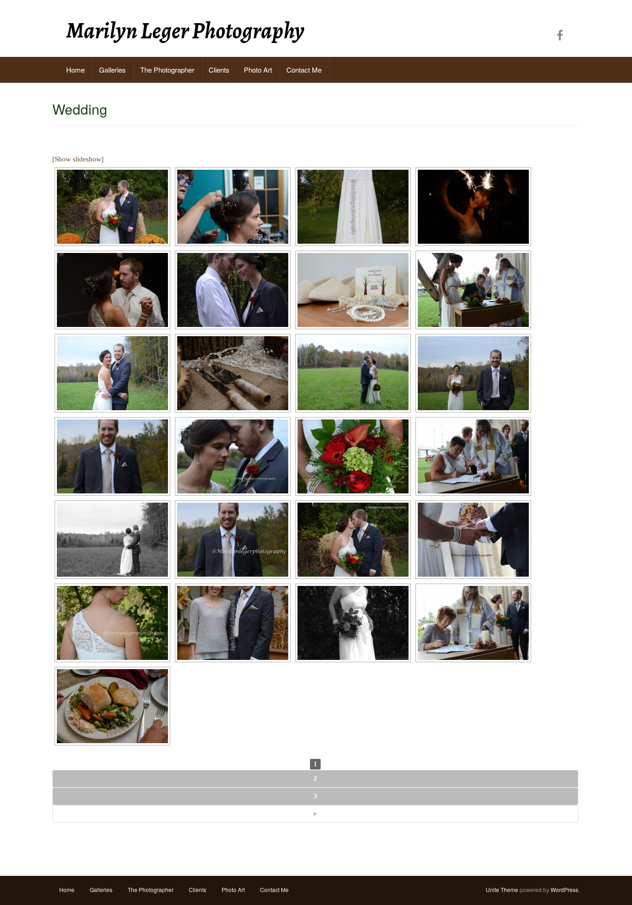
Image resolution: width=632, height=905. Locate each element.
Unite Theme (502, 889)
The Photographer (167, 69)
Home (75, 69)
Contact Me (304, 69)
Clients (219, 69)
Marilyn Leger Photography (185, 30)
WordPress (564, 889)
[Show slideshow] (78, 159)
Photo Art (258, 69)
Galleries (112, 69)
